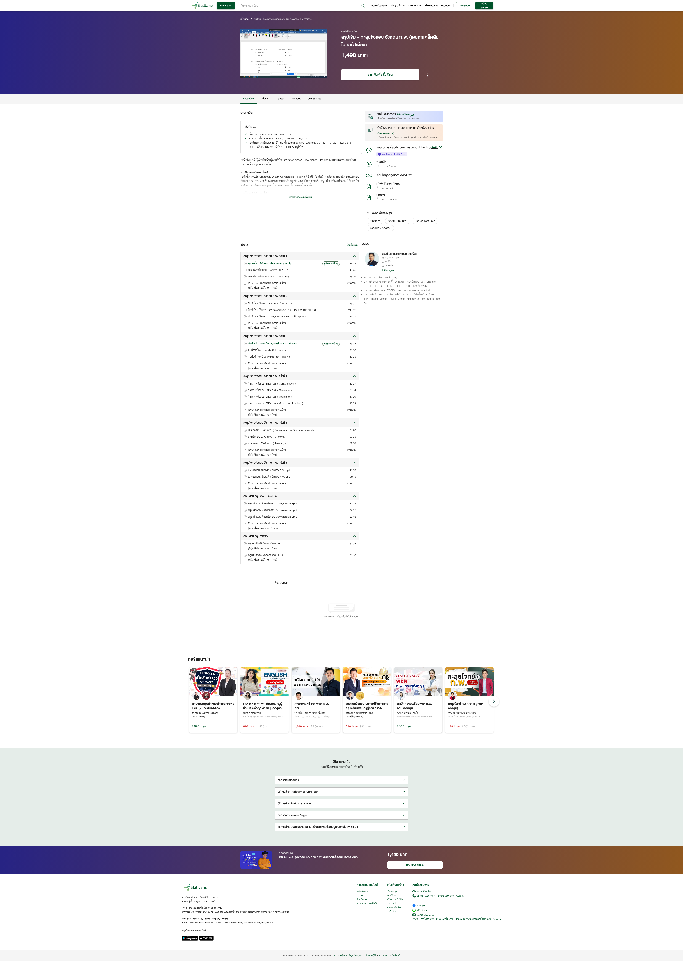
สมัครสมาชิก (484, 5)
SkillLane (421, 906)
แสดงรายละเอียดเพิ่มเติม (300, 197)
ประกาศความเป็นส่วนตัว (390, 956)
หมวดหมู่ (224, 6)
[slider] (279, 74)
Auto (306, 74)
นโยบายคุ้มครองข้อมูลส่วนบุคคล (348, 956)
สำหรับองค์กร (431, 6)
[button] (375, 221)
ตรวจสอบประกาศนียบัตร (367, 904)
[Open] (363, 6)
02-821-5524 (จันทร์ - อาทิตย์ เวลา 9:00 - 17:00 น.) (440, 896)
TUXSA (360, 896)
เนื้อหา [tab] (265, 99)
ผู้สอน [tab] (281, 99)
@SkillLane (422, 911)
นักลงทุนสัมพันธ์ (394, 907)
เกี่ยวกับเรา (392, 892)
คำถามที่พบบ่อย (424, 892)
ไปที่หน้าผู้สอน (388, 270)
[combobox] (302, 5)
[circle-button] (494, 701)
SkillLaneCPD (415, 6)
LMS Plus (391, 911)
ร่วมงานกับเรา (393, 904)
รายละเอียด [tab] (248, 99)
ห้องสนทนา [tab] (297, 99)
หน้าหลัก (244, 19)
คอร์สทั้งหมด (362, 892)
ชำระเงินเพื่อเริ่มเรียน (380, 74)
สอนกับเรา (446, 6)
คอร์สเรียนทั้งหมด (379, 6)
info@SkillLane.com (426, 915)
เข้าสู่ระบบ (465, 6)
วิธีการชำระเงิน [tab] (315, 99)
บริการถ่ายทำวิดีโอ (395, 900)
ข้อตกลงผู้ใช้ (371, 956)
